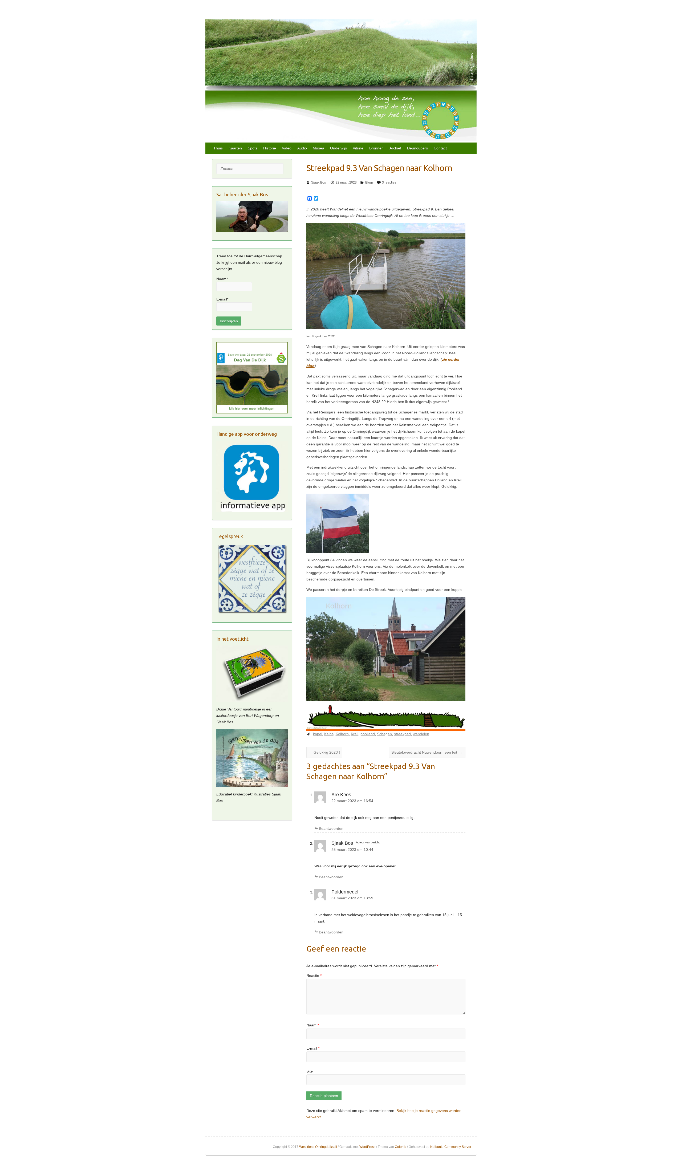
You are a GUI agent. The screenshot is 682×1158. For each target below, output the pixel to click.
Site (309, 1071)
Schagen (384, 734)
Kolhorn (342, 734)
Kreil (354, 734)
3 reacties (389, 182)
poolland (367, 734)
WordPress (367, 1147)
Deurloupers (417, 148)
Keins (329, 734)
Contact (440, 148)
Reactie (314, 975)
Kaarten (235, 148)
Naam (312, 1025)
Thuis (218, 148)
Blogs (369, 182)
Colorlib (400, 1147)
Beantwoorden (331, 828)
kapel (317, 734)
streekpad (402, 734)
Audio (302, 148)
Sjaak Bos (318, 182)
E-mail (312, 1048)
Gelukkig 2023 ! (324, 752)
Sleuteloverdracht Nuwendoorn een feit (427, 752)
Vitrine (358, 148)
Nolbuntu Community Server (450, 1147)
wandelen (421, 734)
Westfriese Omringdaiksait (318, 1147)
